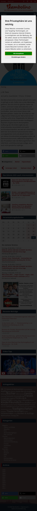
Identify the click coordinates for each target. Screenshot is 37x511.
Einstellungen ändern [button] (19, 57)
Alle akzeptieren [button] (18, 53)
